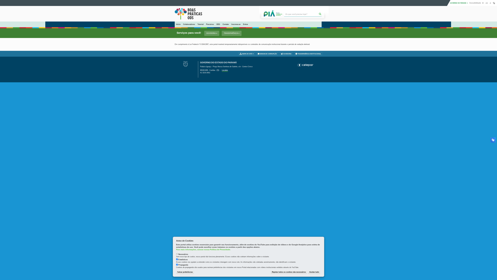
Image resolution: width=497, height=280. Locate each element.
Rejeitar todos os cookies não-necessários (289, 272)
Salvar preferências (185, 272)
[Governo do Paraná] (185, 64)
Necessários (183, 254)
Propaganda (183, 265)
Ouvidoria (211, 33)
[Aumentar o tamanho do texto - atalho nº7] (486, 3)
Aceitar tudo (314, 272)
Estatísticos (183, 260)
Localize (225, 70)
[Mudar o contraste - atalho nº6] (483, 3)
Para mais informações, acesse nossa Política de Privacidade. (203, 250)
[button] (320, 14)
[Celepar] (305, 65)
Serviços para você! (189, 33)
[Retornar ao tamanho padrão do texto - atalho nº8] (490, 3)
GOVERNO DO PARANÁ (458, 3)
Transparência (231, 33)
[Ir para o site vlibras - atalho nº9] (493, 3)
